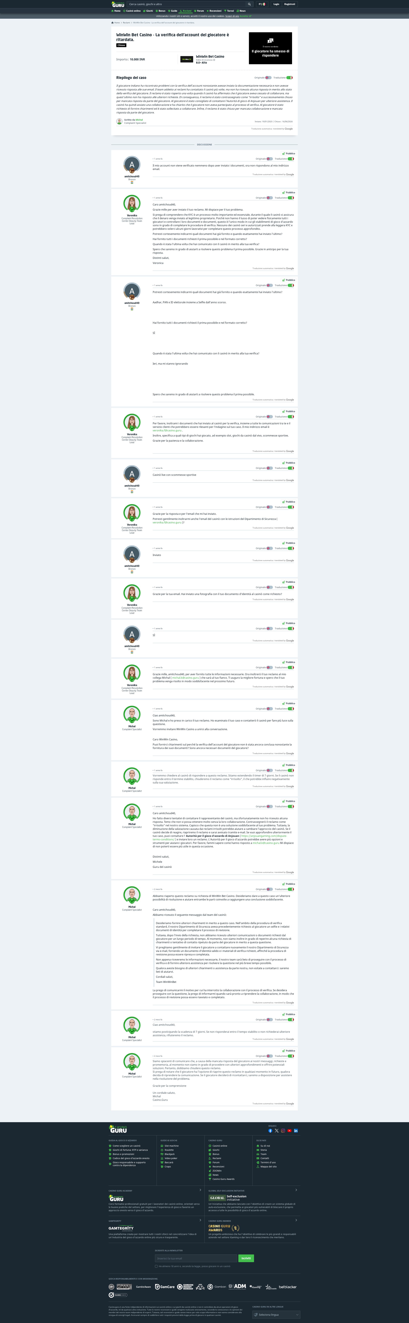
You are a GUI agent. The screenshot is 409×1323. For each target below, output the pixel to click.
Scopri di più (232, 16)
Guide (174, 10)
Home (117, 10)
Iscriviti (246, 1258)
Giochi (149, 10)
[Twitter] (277, 1131)
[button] (276, 1315)
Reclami (187, 10)
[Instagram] (283, 1131)
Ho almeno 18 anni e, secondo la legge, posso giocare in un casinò (194, 1266)
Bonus (162, 10)
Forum (200, 10)
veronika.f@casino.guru (167, 430)
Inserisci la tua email (167, 1256)
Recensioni (215, 10)
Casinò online (133, 10)
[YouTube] (289, 1131)
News (243, 10)
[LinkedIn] (296, 1131)
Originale (260, 77)
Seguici (272, 1126)
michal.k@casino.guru (185, 677)
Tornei (230, 10)
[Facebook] (270, 1131)
